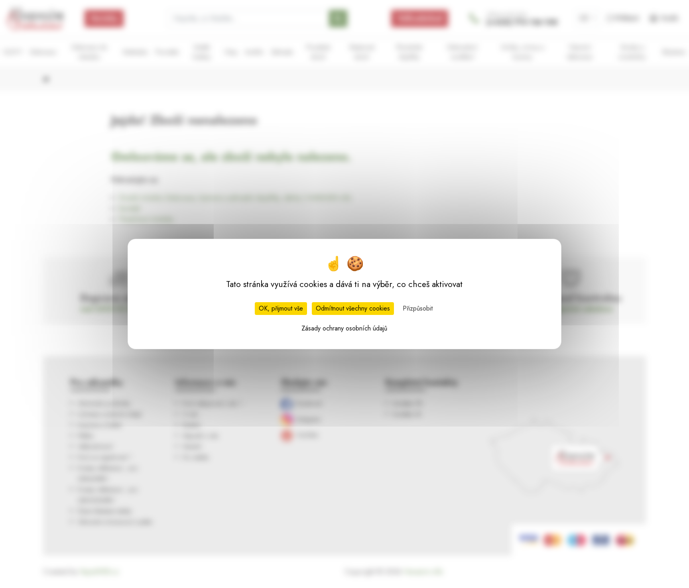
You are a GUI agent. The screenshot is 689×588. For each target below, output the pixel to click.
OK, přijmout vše (281, 308)
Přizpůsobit (418, 308)
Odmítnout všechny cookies (353, 308)
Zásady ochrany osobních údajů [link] (344, 328)
